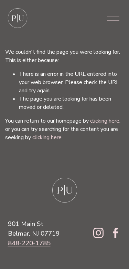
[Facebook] (115, 232)
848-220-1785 (29, 243)
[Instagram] (98, 232)
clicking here (104, 121)
